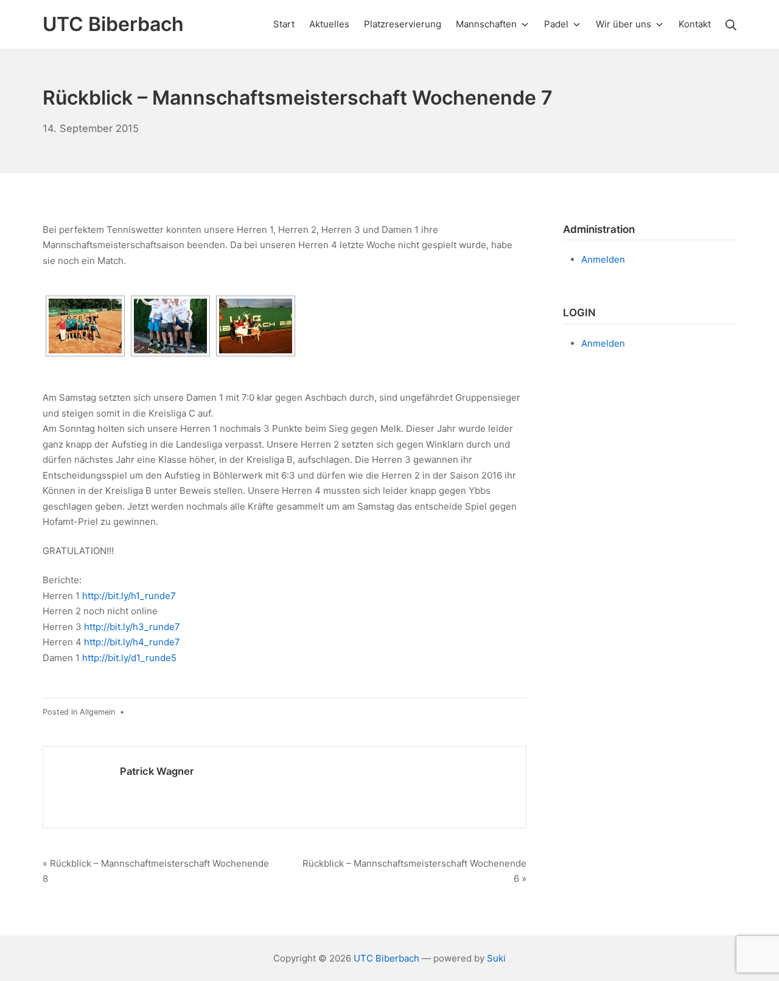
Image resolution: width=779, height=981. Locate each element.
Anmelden (603, 259)
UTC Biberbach (386, 958)
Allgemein (97, 711)
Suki (496, 958)
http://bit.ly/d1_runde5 (129, 658)
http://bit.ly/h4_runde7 (132, 642)
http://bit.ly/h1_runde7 (129, 595)
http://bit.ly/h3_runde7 (132, 627)
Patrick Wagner (157, 771)
